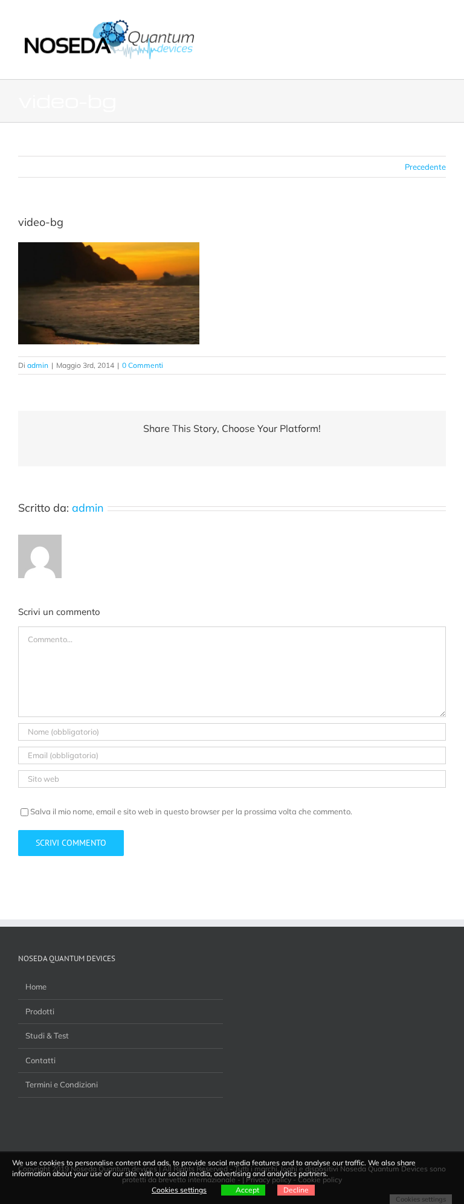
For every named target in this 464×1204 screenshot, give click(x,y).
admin (37, 365)
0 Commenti (142, 365)
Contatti (40, 1060)
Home (36, 986)
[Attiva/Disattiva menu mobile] (441, 18)
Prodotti (39, 1011)
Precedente (425, 167)
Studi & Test (47, 1035)
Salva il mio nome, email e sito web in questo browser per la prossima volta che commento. (191, 811)
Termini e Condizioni (61, 1084)
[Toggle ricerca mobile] (419, 18)
